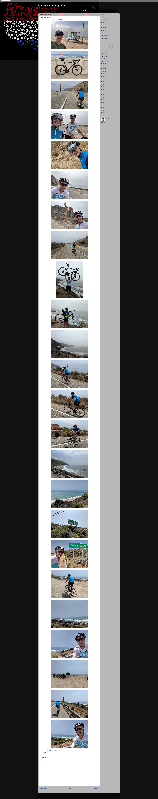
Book (53, 10)
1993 (104, 102)
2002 (104, 87)
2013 (104, 70)
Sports (66, 11)
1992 (104, 104)
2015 (104, 66)
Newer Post (43, 788)
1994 (104, 100)
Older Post (95, 788)
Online (112, 11)
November (106, 36)
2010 (104, 74)
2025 (104, 22)
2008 (104, 78)
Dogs (74, 11)
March (105, 58)
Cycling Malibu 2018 (107, 44)
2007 (104, 79)
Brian (108, 118)
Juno (104, 43)
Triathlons (58, 10)
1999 (104, 92)
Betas (61, 11)
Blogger (85, 795)
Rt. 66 (93, 11)
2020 (104, 30)
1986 (104, 113)
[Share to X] (56, 750)
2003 (104, 86)
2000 (104, 91)
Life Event (42, 11)
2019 (104, 32)
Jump (48, 11)
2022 (104, 27)
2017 (104, 63)
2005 (104, 83)
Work (79, 11)
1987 (104, 112)
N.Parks (70, 10)
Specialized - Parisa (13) (108, 46)
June (105, 53)
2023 (104, 25)
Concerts (99, 10)
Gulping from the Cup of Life (52, 5)
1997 (104, 96)
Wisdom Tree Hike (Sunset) (108, 49)
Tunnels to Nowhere (107, 48)
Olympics (114, 10)
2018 (104, 33)
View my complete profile (110, 120)
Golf (70, 11)
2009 (104, 76)
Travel (83, 11)
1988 (104, 110)
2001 (104, 89)
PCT (80, 10)
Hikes (75, 10)
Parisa (52, 11)
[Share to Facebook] (58, 750)
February (105, 59)
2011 (104, 73)
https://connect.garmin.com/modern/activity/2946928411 (51, 19)
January (105, 61)
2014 (104, 68)
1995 (104, 99)
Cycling (84, 10)
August (105, 41)
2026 (104, 20)
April (105, 56)
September (106, 40)
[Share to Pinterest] (59, 750)
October (105, 38)
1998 (104, 94)
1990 (104, 107)
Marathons (47, 10)
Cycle (45, 752)
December (106, 35)
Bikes (108, 10)
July (104, 51)
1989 (104, 109)
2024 (104, 24)
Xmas (57, 11)
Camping (88, 11)
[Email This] (54, 750)
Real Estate (99, 11)
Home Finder (106, 11)
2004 (104, 84)
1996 (104, 97)
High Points (64, 10)
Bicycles (93, 10)
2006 (104, 81)
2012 (104, 71)
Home (42, 10)
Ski (88, 10)
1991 (104, 105)
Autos (104, 10)
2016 (104, 65)
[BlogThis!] (55, 750)
